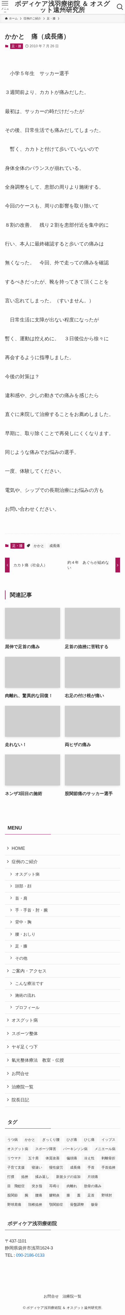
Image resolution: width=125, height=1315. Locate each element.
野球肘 (106, 1195)
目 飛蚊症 (16, 1186)
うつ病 (12, 1140)
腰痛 (38, 1195)
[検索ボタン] (120, 7)
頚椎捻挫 (35, 1205)
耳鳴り (54, 1186)
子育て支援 (16, 1167)
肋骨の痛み (92, 1186)
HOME (18, 848)
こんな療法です (29, 983)
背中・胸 (23, 922)
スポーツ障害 (45, 1149)
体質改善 (53, 1158)
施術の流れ (25, 995)
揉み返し (42, 1177)
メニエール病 (104, 1149)
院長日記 (20, 1099)
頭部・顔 (23, 886)
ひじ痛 (89, 1140)
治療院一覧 (22, 1086)
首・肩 (21, 898)
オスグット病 (27, 874)
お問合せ (20, 1073)
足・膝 (16, 46)
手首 (91, 1167)
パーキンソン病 (75, 1149)
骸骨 (94, 1205)
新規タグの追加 (68, 1177)
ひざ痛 (72, 1140)
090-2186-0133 (30, 1255)
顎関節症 (56, 1205)
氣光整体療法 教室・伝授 (38, 1060)
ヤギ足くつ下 (25, 1046)
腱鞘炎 (54, 1195)
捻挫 (24, 1177)
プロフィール (27, 1007)
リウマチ (14, 1158)
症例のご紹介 (25, 861)
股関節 (12, 1195)
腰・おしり (25, 934)
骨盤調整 (77, 1205)
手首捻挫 (108, 1167)
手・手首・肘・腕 (31, 910)
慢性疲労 (56, 1167)
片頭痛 (93, 1177)
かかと (39, 546)
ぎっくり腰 (51, 1140)
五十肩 (33, 1158)
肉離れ (72, 1186)
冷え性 (89, 1158)
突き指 (37, 1186)
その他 (21, 958)
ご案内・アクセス (29, 970)
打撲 (10, 1177)
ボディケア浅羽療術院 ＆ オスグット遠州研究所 (62, 7)
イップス (108, 1140)
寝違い (37, 1167)
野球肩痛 (14, 1205)
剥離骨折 (108, 1158)
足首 (91, 1195)
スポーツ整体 (25, 1033)
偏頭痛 (72, 1158)
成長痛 (54, 546)
